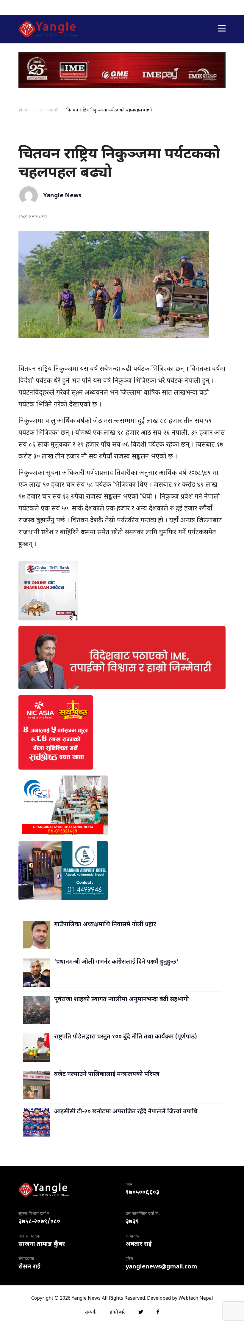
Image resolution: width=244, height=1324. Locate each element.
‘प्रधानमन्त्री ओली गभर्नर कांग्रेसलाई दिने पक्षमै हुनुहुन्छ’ (116, 962)
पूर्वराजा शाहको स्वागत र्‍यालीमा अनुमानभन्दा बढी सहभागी (121, 999)
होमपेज (24, 110)
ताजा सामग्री (48, 110)
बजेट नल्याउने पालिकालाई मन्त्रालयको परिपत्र (106, 1074)
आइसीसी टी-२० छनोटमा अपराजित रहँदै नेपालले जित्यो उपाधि (126, 1112)
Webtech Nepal (196, 1298)
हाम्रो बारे (117, 1312)
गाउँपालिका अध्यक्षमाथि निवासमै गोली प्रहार (105, 925)
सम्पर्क (90, 1312)
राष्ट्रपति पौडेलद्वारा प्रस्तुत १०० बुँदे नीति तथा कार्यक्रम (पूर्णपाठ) (125, 1037)
